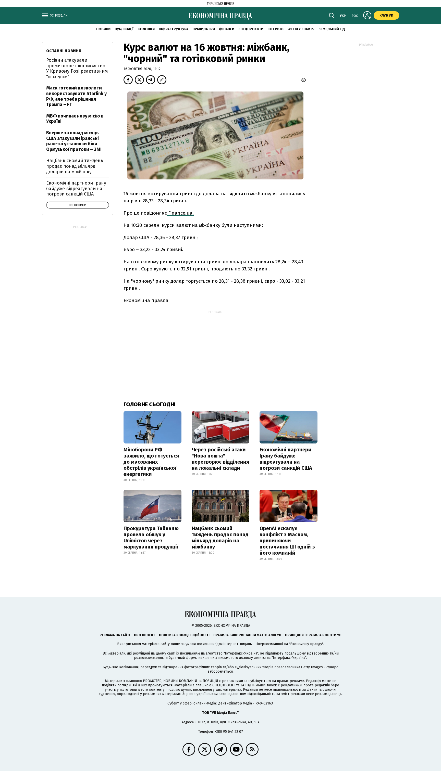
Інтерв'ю (275, 29)
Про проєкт (144, 635)
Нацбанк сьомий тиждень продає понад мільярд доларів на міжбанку (220, 537)
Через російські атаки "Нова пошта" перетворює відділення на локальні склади (220, 459)
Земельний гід (331, 29)
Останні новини (63, 50)
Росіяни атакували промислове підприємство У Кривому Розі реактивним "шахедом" (77, 68)
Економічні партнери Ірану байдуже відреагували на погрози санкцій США (286, 459)
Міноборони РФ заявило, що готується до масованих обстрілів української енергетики (151, 462)
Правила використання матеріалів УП (247, 635)
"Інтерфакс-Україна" (241, 653)
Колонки (146, 29)
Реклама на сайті (115, 635)
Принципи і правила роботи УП (313, 635)
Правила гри (203, 29)
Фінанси (226, 29)
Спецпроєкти (250, 29)
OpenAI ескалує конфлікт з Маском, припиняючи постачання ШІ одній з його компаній (287, 540)
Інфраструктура (173, 29)
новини (103, 29)
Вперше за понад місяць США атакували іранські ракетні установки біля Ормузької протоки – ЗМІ (74, 141)
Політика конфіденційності (184, 635)
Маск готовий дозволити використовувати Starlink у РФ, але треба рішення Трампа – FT (76, 96)
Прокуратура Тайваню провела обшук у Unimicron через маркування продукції (151, 537)
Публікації (124, 29)
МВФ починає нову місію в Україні (75, 118)
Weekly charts (301, 29)
